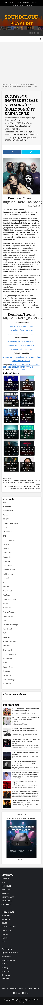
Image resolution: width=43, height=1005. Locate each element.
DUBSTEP (5, 893)
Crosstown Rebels (9, 540)
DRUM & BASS (7, 890)
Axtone (12, 2)
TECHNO (5, 934)
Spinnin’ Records (9, 658)
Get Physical (7, 565)
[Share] (12, 152)
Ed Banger (6, 561)
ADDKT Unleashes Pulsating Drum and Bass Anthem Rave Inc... (25, 709)
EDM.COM (5, 988)
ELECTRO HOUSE (8, 897)
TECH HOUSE (6, 930)
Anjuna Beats (7, 506)
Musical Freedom (9, 612)
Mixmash (6, 603)
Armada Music (8, 510)
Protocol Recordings (10, 625)
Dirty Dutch (14, 5)
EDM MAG (25, 993)
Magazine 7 (31, 1000)
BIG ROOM (5, 878)
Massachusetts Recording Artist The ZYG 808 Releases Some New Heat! (22, 487)
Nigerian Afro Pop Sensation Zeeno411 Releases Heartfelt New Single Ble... (26, 773)
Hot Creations (8, 574)
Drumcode (7, 557)
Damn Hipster (7, 956)
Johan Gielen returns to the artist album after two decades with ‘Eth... (25, 763)
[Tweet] (31, 152)
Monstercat (7, 608)
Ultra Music (7, 675)
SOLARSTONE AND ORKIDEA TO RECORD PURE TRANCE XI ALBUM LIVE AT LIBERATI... (26, 741)
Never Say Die (8, 616)
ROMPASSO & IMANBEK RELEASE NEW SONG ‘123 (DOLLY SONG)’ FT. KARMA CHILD (21, 365)
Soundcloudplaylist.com (16, 117)
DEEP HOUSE (6, 886)
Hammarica (20, 369)
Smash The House (9, 654)
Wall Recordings (9, 679)
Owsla (5, 620)
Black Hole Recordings (23, 2)
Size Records (7, 650)
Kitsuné (6, 578)
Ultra (21, 988)
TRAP (3, 942)
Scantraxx (6, 646)
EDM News (16, 993)
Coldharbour (7, 532)
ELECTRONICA (7, 901)
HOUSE (4, 923)
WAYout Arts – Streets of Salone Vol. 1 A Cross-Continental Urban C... (25, 718)
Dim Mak (6, 549)
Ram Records (7, 629)
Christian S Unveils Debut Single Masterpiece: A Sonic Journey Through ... (25, 730)
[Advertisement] (21, 61)
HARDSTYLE (6, 919)
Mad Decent (7, 591)
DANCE (4, 882)
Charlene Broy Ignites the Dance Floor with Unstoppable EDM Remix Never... (25, 792)
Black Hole (28, 988)
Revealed (6, 637)
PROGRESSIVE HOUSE (10, 927)
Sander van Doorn (9, 641)
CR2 (4, 536)
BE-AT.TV (6, 519)
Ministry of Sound (9, 599)
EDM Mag (5, 967)
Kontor (22, 5)
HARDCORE (6, 915)
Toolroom (29, 5)
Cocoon (5, 527)
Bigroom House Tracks (10, 953)
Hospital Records (9, 570)
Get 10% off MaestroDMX (21, 818)
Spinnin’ (37, 988)
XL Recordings (8, 684)
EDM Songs (6, 971)
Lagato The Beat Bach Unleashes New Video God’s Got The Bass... (25, 801)
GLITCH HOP (6, 904)
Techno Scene (8, 667)
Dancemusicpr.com (8, 960)
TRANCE (4, 938)
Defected (35, 2)
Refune (5, 633)
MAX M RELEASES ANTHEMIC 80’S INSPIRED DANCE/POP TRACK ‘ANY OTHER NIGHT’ (21, 480)
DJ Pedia (5, 964)
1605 (5, 2)
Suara (5, 663)
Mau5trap (6, 595)
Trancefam (5, 979)
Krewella (6, 587)
